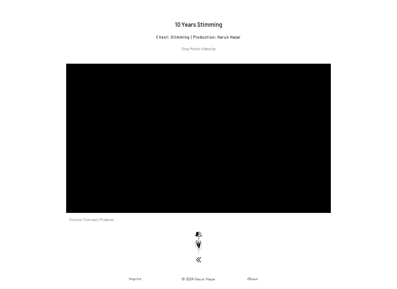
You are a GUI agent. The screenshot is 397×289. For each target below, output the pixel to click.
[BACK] (198, 260)
